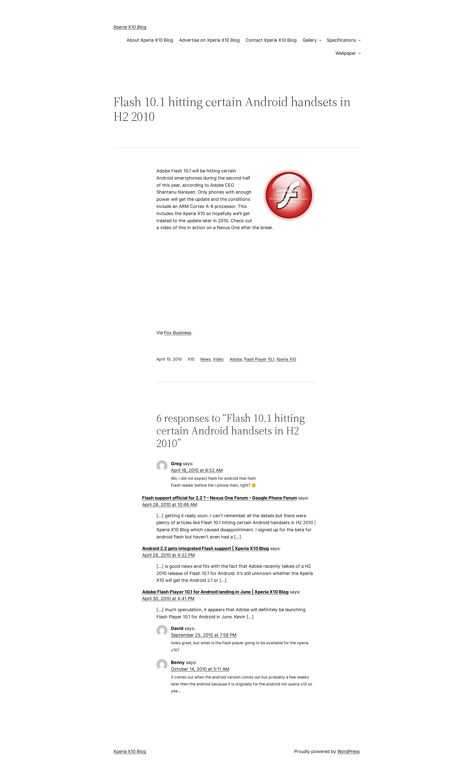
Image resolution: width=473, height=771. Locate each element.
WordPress (348, 751)
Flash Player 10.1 (259, 359)
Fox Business (177, 332)
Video (218, 359)
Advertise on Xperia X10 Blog (209, 40)
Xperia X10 (286, 359)
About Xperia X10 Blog (150, 40)
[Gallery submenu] (319, 40)
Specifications (341, 40)
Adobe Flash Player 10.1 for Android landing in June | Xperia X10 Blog (215, 591)
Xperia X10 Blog (129, 27)
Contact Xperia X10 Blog (271, 40)
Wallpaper (346, 53)
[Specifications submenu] (358, 40)
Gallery (310, 40)
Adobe (236, 359)
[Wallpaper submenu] (358, 53)
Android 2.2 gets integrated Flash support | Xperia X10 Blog (205, 548)
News (205, 359)
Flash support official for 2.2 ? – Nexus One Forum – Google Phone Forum (219, 497)
